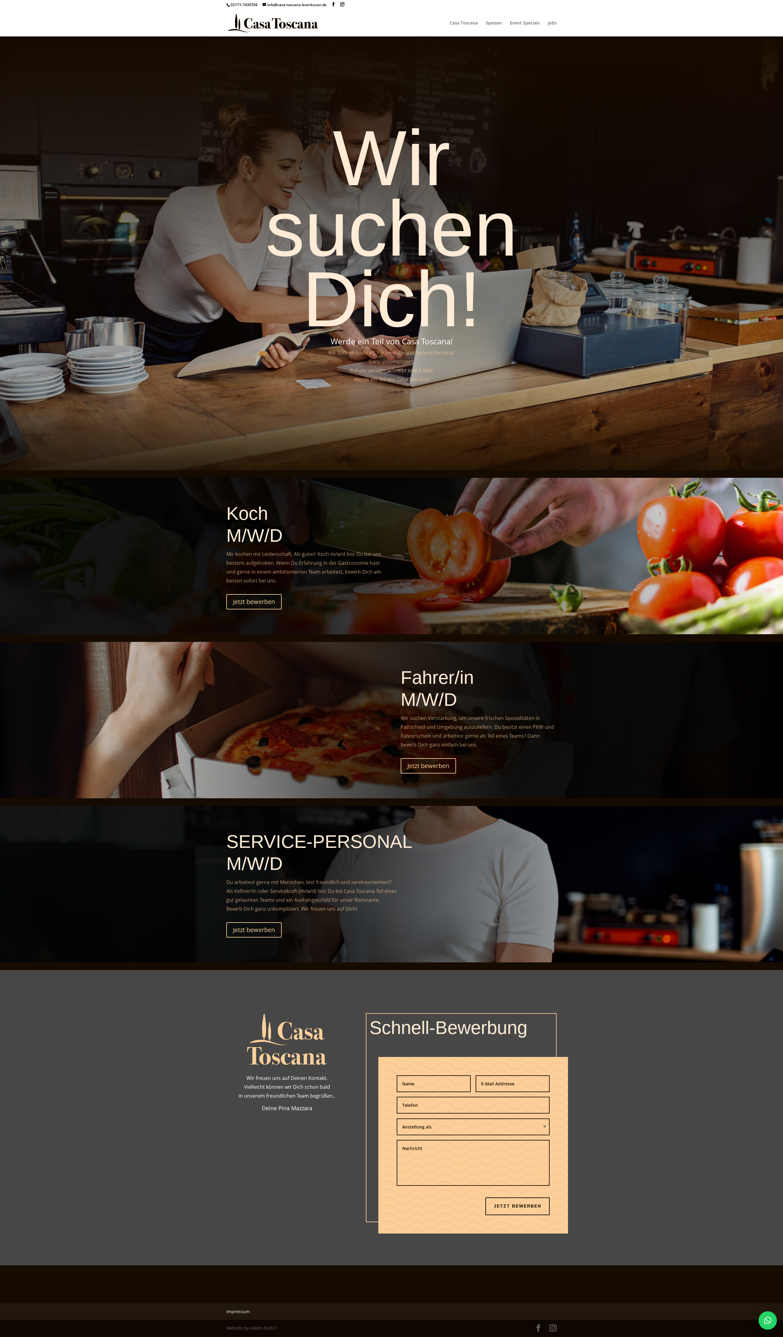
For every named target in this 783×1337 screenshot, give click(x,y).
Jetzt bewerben (254, 601)
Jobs (552, 23)
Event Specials (525, 23)
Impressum (238, 1311)
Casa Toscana (464, 23)
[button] (768, 1320)
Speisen (494, 23)
